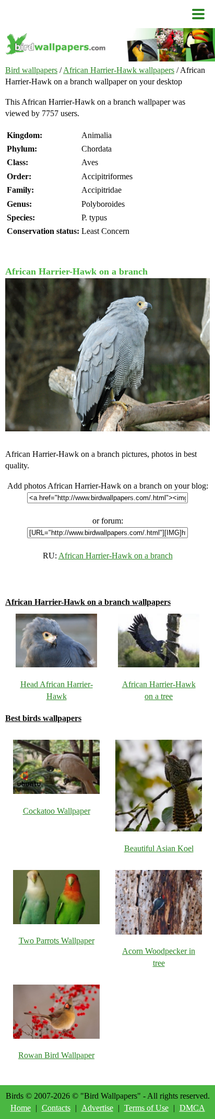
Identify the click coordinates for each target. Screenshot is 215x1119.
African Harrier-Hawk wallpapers (118, 70)
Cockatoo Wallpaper (56, 810)
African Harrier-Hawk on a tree (159, 690)
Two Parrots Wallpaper (56, 940)
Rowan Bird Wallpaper (56, 1055)
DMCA (192, 1107)
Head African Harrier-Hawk (56, 690)
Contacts (56, 1107)
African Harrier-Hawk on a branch (115, 555)
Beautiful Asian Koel (159, 848)
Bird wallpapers (31, 70)
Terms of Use (146, 1107)
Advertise (97, 1107)
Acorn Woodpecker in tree (158, 957)
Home (20, 1107)
